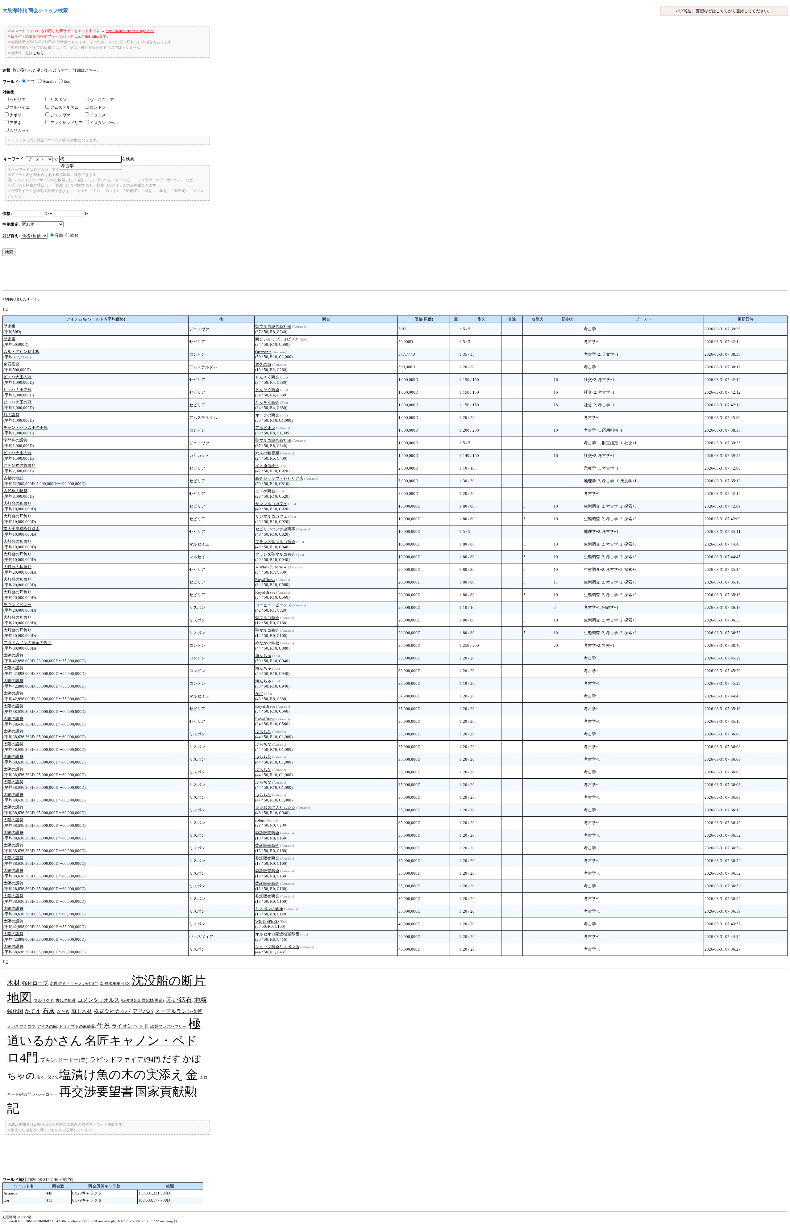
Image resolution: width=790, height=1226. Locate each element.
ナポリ (16, 115)
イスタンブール (104, 122)
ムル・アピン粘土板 (21, 351)
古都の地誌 (13, 478)
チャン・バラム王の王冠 (25, 427)
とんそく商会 (267, 377)
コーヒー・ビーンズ (273, 605)
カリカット (20, 130)
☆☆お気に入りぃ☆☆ (275, 807)
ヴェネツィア (102, 99)
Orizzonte (263, 351)
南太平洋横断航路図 (21, 528)
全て (31, 81)
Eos (67, 81)
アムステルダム (64, 107)
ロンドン (98, 107)
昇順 (59, 235)
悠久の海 (263, 364)
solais (260, 820)
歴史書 (9, 326)
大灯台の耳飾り (17, 503)
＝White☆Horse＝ (271, 567)
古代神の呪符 (15, 490)
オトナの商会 (267, 415)
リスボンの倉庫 (269, 908)
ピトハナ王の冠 (17, 376)
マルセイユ (20, 107)
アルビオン (265, 427)
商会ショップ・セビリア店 (279, 478)
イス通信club (267, 465)
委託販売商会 (267, 833)
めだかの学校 (267, 643)
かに (259, 693)
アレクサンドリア (66, 122)
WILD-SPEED (267, 921)
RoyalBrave (265, 579)
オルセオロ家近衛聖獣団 (277, 934)
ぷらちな (263, 731)
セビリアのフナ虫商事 (275, 529)
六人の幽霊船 (267, 453)
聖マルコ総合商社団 (273, 326)
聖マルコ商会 (267, 617)
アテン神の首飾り (19, 465)
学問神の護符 (15, 440)
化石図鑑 (11, 364)
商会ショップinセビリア (277, 339)
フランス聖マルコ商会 (275, 541)
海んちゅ (263, 655)
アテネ (16, 122)
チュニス (98, 115)
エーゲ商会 (265, 491)
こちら (722, 11)
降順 (74, 235)
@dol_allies (90, 36)
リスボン (58, 99)
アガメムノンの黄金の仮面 (27, 642)
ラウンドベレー (17, 604)
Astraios (49, 81)
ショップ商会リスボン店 (277, 946)
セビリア (18, 99)
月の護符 (11, 414)
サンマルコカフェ (271, 503)
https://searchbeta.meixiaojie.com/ (130, 31)
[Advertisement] (114, 275)
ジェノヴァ (60, 115)
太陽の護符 (13, 655)
